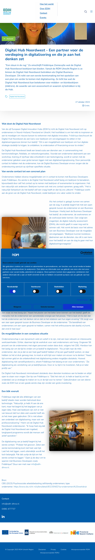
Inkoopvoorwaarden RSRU (49, 553)
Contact (43, 13)
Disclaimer (42, 549)
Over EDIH (45, 8)
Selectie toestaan (47, 307)
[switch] (36, 291)
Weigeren (17, 307)
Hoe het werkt (47, 4)
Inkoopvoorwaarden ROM (80, 549)
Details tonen (82, 300)
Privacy (53, 549)
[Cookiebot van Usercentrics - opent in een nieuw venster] (82, 253)
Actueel (10, 38)
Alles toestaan (77, 307)
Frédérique (74, 135)
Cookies (63, 549)
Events (43, 17)
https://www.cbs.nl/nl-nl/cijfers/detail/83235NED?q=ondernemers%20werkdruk (50, 486)
